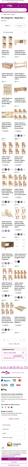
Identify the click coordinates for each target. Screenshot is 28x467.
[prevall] (4, 340)
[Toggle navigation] (2, 5)
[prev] (7, 340)
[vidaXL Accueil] (9, 6)
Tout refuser (14, 462)
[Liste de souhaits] (22, 5)
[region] (14, 457)
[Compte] (18, 5)
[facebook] (2, 407)
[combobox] (14, 10)
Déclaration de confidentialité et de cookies (11, 455)
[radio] (16, 135)
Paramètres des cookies (14, 465)
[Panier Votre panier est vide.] (25, 5)
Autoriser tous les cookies (14, 459)
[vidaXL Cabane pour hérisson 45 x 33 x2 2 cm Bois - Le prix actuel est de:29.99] (7, 65)
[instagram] (5, 407)
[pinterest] (8, 407)
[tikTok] (11, 407)
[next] (20, 340)
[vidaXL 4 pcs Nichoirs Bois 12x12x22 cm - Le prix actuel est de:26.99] (7, 42)
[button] (14, 425)
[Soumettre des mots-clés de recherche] (25, 10)
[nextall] (24, 340)
